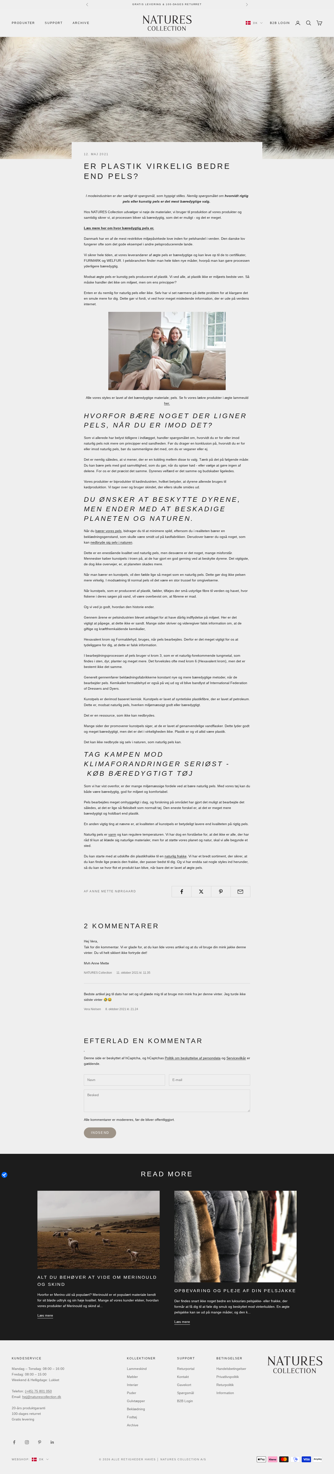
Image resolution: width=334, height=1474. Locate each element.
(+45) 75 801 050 (38, 1391)
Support (54, 23)
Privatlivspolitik (227, 1377)
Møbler (132, 1377)
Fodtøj (132, 1417)
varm (112, 834)
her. (167, 403)
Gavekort (184, 1385)
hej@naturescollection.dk (41, 1397)
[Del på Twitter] (201, 891)
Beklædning (136, 1409)
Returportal (185, 1369)
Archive (81, 23)
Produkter (23, 23)
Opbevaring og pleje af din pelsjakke (235, 1290)
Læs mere (45, 1315)
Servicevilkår (236, 1058)
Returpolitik (225, 1385)
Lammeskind (137, 1369)
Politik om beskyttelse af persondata (193, 1058)
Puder (131, 1393)
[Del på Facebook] (181, 891)
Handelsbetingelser (231, 1369)
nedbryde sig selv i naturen (111, 542)
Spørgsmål (185, 1393)
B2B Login (280, 23)
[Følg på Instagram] (26, 1442)
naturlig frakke (176, 856)
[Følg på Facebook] (14, 1442)
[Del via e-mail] (240, 891)
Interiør (132, 1385)
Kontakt (183, 1377)
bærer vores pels (108, 531)
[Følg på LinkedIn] (52, 1442)
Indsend (100, 1133)
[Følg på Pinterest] (39, 1442)
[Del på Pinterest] (221, 891)
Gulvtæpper (136, 1401)
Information (225, 1393)
